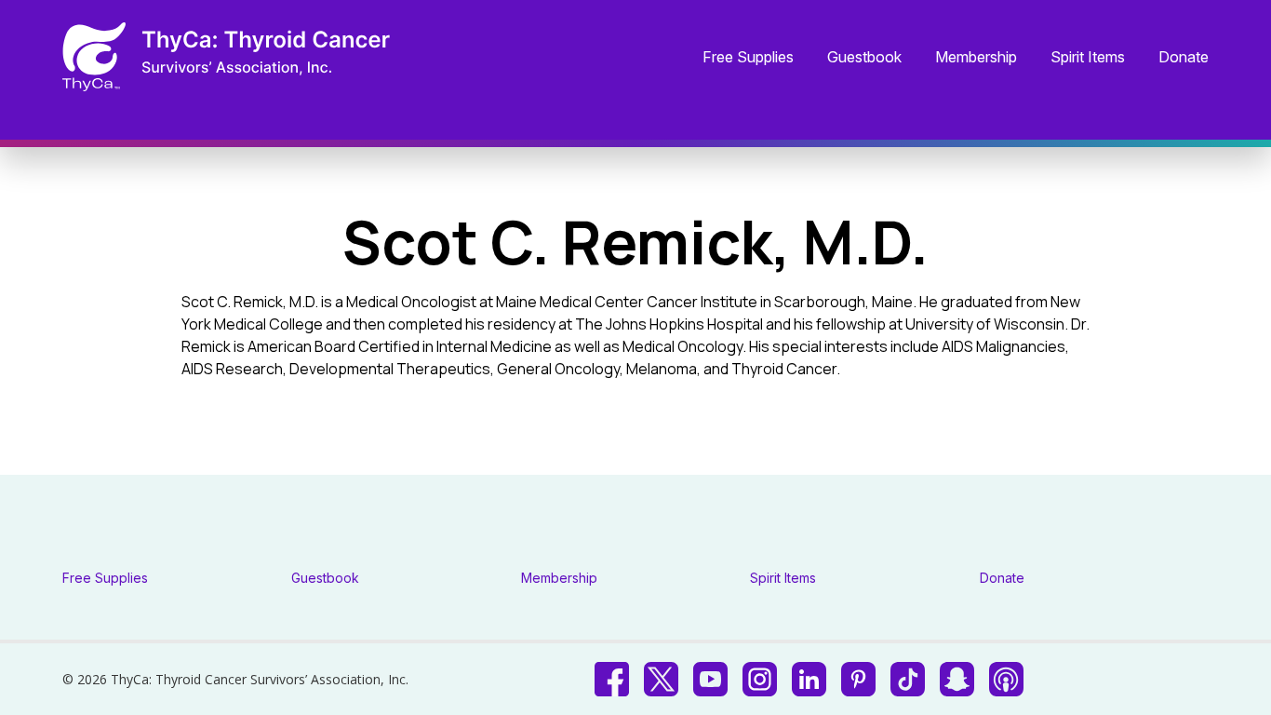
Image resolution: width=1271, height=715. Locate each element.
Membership (976, 57)
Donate (1183, 57)
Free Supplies (748, 57)
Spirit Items (1087, 57)
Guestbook (864, 57)
